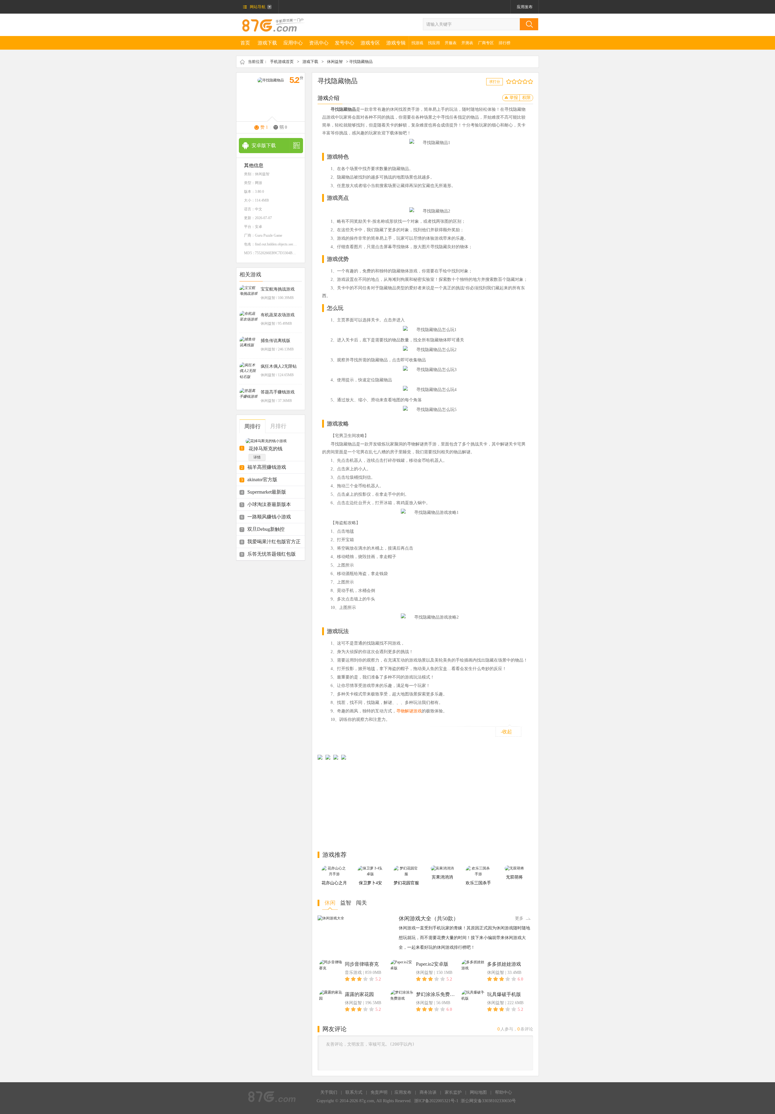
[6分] (520, 81)
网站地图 (478, 1092)
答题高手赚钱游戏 (278, 392)
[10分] (531, 81)
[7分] (523, 81)
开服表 (451, 43)
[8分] (526, 81)
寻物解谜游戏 (409, 711)
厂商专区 (486, 43)
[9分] (529, 81)
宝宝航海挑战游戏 (278, 289)
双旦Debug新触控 (266, 529)
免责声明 (379, 1092)
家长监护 (453, 1092)
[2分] (510, 81)
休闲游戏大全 (415, 918)
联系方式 (353, 1092)
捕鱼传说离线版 (275, 340)
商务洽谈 (428, 1092)
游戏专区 (370, 42)
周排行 (252, 426)
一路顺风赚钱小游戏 (269, 516)
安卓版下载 (264, 145)
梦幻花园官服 (406, 883)
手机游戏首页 (282, 61)
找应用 (434, 43)
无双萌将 (514, 877)
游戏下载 (267, 42)
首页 (245, 42)
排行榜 (504, 43)
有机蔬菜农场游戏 (278, 315)
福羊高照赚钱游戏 (266, 467)
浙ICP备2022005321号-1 (436, 1101)
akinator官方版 (262, 479)
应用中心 (293, 42)
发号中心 (344, 42)
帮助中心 (503, 1092)
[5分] (518, 81)
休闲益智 (335, 61)
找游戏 (417, 43)
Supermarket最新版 (266, 492)
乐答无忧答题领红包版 (271, 554)
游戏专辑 (396, 42)
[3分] (512, 81)
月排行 (278, 426)
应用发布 (525, 7)
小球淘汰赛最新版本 (269, 504)
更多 (519, 918)
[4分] (515, 81)
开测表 (467, 43)
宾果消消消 (442, 877)
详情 (257, 457)
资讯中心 (318, 42)
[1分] (507, 81)
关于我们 (328, 1092)
